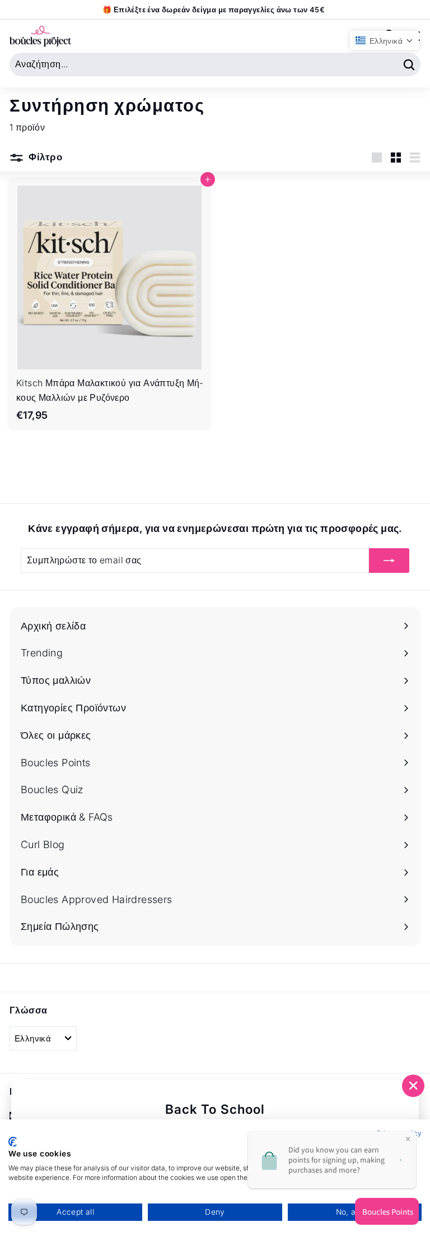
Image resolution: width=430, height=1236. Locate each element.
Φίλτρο (44, 157)
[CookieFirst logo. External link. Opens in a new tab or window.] (12, 1142)
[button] (384, 40)
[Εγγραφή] (389, 560)
